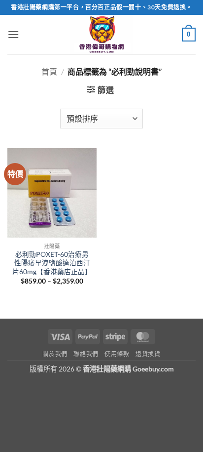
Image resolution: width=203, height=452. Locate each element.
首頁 (49, 71)
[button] (13, 34)
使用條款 (116, 354)
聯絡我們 (85, 354)
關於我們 (54, 354)
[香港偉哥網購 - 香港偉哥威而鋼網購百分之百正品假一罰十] (101, 34)
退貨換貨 (147, 354)
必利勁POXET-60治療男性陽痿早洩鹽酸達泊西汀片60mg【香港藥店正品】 (52, 263)
